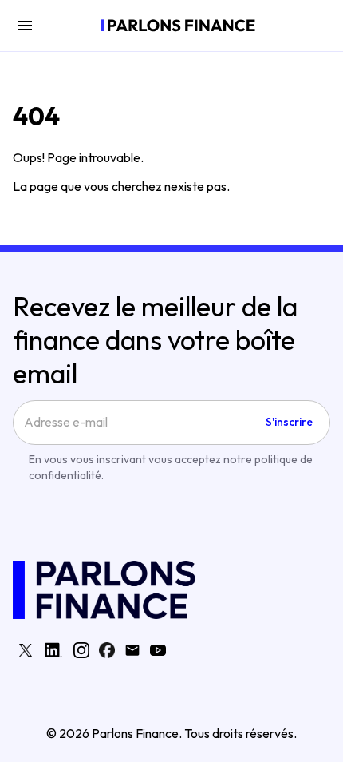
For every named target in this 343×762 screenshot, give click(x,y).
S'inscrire (289, 422)
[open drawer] (24, 25)
